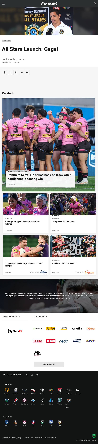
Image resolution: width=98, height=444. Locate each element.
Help (32, 438)
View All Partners (49, 364)
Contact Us (38, 438)
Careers (26, 438)
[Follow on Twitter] (32, 375)
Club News (7, 41)
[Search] (94, 3)
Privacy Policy (16, 438)
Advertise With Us (50, 438)
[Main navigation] (3, 3)
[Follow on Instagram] (37, 375)
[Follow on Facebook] (27, 375)
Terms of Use (6, 438)
